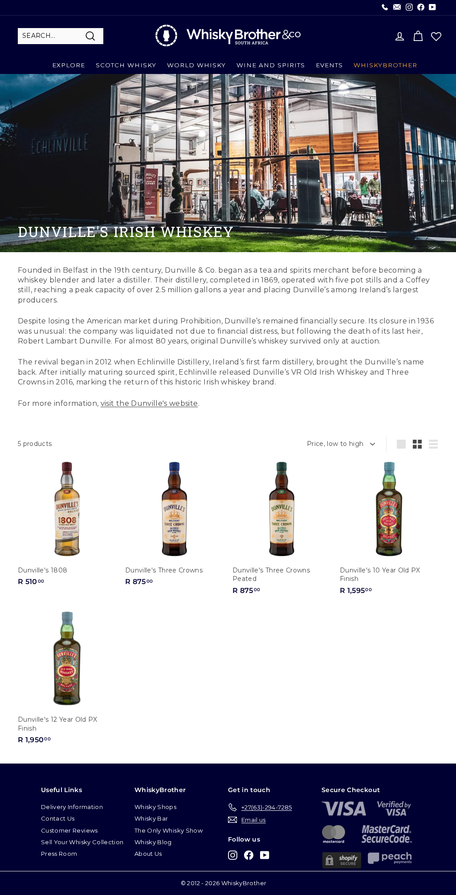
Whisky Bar (151, 818)
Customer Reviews (69, 830)
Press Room (59, 853)
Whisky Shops (155, 806)
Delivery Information (72, 806)
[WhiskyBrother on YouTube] (264, 855)
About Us (148, 853)
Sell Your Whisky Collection (82, 842)
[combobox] (60, 36)
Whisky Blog (153, 842)
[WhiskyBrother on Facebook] (248, 855)
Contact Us (58, 818)
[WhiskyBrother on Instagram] (232, 855)
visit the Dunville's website (149, 403)
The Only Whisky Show (168, 830)
